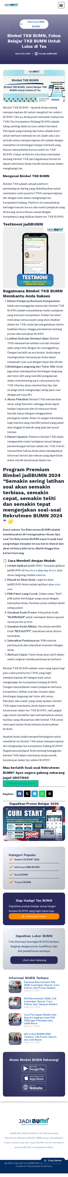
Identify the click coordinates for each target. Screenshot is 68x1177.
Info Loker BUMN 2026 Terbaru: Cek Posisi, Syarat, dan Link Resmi (40, 1036)
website (41, 575)
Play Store (31, 570)
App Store (50, 570)
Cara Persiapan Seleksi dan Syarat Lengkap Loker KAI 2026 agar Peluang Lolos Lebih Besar (40, 1019)
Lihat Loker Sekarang (34, 960)
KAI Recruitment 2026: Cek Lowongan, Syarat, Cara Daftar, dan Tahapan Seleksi (40, 1001)
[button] (61, 5)
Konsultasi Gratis (36, 916)
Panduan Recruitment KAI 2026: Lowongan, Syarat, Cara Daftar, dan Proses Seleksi (41, 984)
